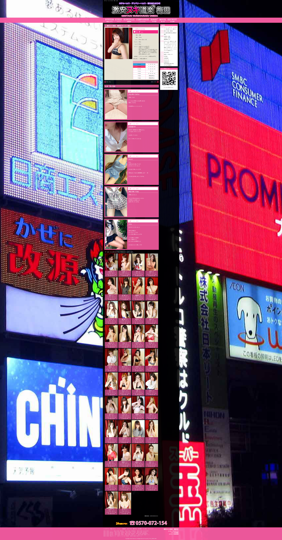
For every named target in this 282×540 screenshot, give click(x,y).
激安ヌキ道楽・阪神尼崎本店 (142, 533)
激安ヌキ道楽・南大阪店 (130, 533)
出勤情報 (124, 528)
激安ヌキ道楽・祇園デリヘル (143, 534)
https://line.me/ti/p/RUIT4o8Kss (168, 88)
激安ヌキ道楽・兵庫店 (119, 534)
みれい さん (153, 81)
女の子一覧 (129, 528)
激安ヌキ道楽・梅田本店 (108, 532)
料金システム (113, 528)
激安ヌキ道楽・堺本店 (119, 533)
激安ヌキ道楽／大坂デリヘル (136, 535)
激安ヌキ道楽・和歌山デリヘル (110, 535)
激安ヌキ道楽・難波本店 (119, 530)
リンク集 (144, 528)
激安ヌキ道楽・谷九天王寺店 (142, 530)
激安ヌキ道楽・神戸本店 (108, 534)
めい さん (108, 81)
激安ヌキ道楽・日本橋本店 (130, 530)
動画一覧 (134, 528)
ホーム (105, 0)
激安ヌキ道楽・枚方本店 (108, 533)
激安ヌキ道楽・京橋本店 (119, 532)
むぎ (117, 0)
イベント (119, 528)
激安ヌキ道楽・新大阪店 (142, 532)
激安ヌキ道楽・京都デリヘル (130, 534)
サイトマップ (150, 528)
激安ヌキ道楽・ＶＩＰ (108, 530)
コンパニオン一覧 (111, 0)
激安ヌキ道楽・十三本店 (131, 532)
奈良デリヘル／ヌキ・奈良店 (123, 535)
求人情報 (139, 528)
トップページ (106, 528)
